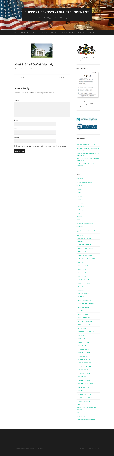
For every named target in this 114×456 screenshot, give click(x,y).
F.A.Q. (70, 32)
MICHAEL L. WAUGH (84, 352)
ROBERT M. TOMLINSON (85, 384)
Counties (79, 32)
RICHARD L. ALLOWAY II (85, 373)
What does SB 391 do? (84, 238)
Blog (63, 32)
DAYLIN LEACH (82, 269)
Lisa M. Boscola (82, 338)
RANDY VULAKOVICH (84, 366)
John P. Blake (81, 311)
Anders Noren (91, 449)
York (79, 213)
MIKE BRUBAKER (83, 356)
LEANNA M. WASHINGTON (86, 331)
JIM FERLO (81, 297)
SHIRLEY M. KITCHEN (84, 394)
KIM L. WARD (82, 328)
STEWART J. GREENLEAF (85, 397)
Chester (80, 196)
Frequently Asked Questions (85, 223)
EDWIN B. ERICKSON (84, 279)
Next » (64, 78)
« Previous (20, 78)
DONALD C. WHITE (83, 276)
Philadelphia (81, 210)
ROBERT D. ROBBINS (84, 380)
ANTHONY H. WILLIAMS (85, 248)
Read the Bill (25, 32)
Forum (78, 219)
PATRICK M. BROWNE (84, 363)
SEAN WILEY (81, 391)
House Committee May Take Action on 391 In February (88, 154)
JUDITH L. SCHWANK (84, 324)
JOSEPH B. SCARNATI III (85, 321)
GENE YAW (81, 286)
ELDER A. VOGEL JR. (84, 283)
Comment (17, 100)
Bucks (79, 192)
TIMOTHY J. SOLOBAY (84, 401)
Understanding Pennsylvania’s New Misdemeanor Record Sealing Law (87, 143)
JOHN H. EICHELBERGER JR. (86, 304)
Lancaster (80, 203)
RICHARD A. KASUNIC (84, 370)
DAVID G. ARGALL (83, 265)
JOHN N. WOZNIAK (84, 307)
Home (15, 32)
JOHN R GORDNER (83, 314)
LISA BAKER (81, 335)
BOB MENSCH (82, 251)
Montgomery (81, 206)
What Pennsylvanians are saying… (86, 419)
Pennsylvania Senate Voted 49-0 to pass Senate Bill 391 (88, 159)
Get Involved (52, 32)
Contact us (90, 32)
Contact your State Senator (84, 182)
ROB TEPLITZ (82, 377)
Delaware (80, 199)
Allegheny (81, 189)
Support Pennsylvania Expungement (57, 12)
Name (16, 120)
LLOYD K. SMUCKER (84, 342)
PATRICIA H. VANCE (84, 359)
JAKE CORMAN (82, 290)
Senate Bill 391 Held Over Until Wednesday (85, 164)
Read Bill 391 (80, 235)
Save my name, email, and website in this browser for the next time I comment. (41, 146)
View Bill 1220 (81, 412)
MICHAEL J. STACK (83, 349)
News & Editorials (39, 32)
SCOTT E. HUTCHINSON (85, 387)
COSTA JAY (81, 262)
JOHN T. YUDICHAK (84, 318)
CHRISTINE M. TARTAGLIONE (86, 258)
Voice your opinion (82, 416)
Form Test (79, 216)
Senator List (80, 241)
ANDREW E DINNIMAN (85, 244)
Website (16, 137)
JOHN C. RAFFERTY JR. (84, 300)
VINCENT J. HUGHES (84, 404)
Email (16, 129)
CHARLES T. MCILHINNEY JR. (86, 255)
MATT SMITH (82, 345)
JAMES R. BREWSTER (84, 293)
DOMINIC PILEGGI (83, 272)
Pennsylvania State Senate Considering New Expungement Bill (88, 149)
